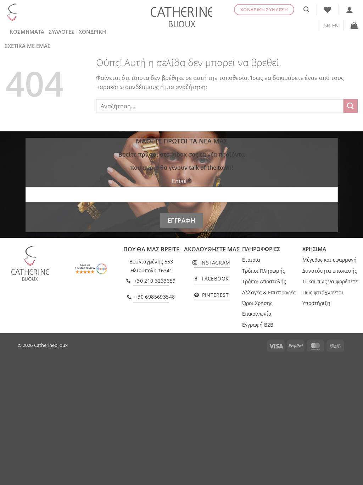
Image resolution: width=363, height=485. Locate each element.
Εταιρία (251, 259)
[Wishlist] (327, 9)
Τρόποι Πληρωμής (263, 270)
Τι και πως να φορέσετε (330, 281)
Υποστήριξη (316, 303)
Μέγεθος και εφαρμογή (329, 259)
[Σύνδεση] (349, 9)
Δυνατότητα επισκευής (329, 270)
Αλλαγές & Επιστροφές (269, 292)
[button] (306, 9)
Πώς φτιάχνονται (323, 292)
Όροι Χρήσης (257, 303)
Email (181, 181)
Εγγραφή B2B (257, 324)
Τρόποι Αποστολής (264, 281)
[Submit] (351, 106)
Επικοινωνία (257, 313)
